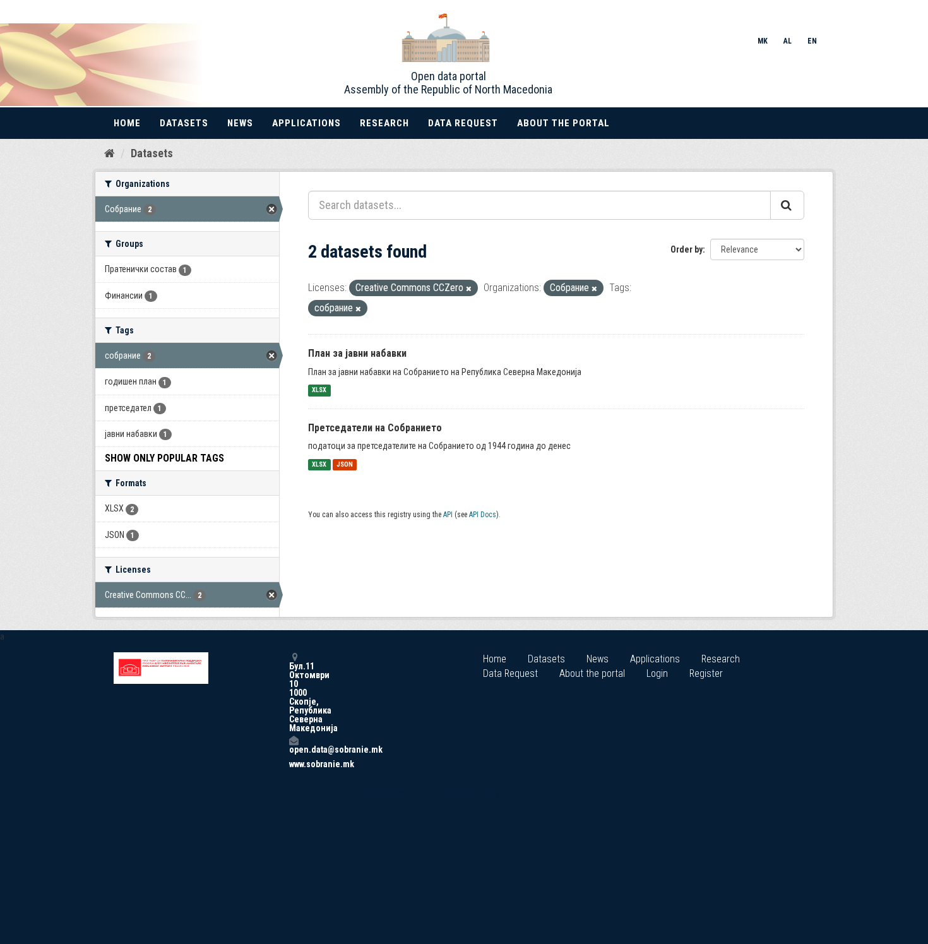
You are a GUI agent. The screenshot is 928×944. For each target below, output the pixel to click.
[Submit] (787, 205)
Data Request (463, 123)
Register (706, 673)
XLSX (319, 390)
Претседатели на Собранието (375, 428)
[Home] (109, 152)
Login (657, 673)
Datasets (184, 123)
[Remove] (469, 289)
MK (763, 41)
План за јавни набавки (357, 353)
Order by (686, 249)
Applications (306, 123)
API (448, 514)
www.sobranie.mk (293, 764)
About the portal (563, 123)
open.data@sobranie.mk (293, 749)
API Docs (482, 514)
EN (812, 41)
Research (384, 123)
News (240, 123)
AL (787, 41)
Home (127, 123)
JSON (344, 464)
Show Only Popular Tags (164, 458)
